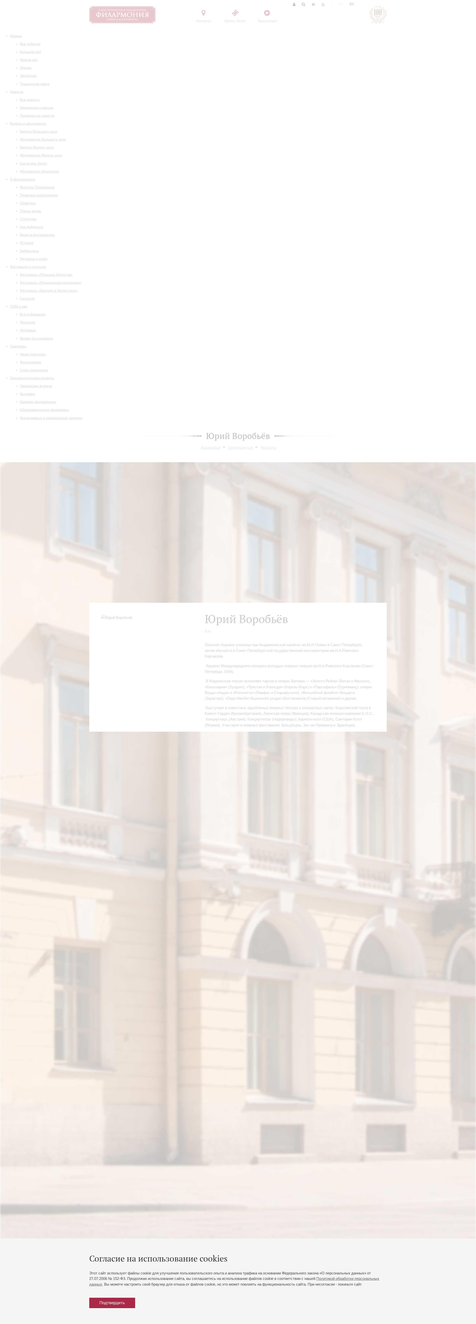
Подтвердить (112, 1302)
